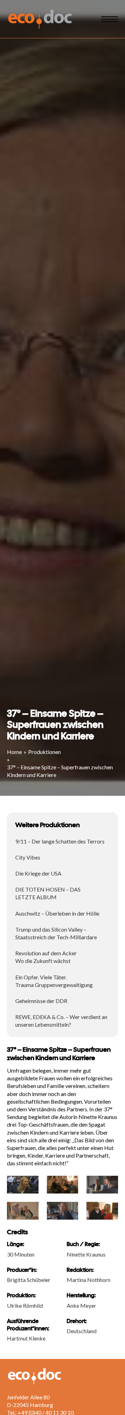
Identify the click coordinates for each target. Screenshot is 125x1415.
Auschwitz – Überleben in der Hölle (57, 913)
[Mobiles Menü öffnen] (109, 19)
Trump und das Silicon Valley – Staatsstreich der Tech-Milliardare (56, 933)
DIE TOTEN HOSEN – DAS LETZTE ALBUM (48, 893)
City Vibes (27, 857)
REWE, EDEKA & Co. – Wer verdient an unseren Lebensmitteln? (61, 1020)
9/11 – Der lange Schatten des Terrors (60, 841)
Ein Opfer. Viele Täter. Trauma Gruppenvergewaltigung (54, 981)
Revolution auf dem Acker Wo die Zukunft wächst (46, 957)
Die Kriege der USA (38, 873)
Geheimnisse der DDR (41, 1000)
